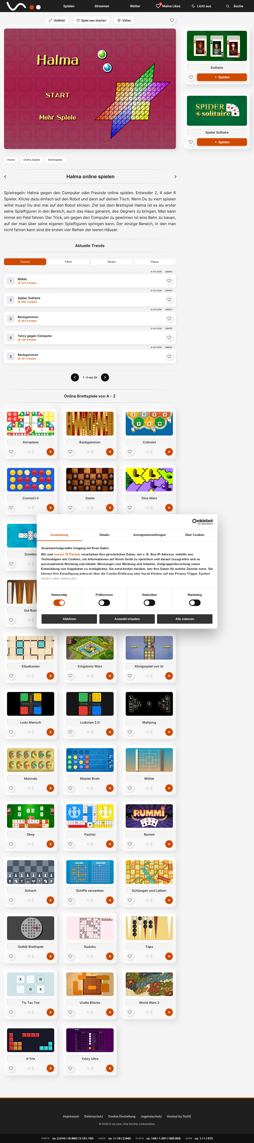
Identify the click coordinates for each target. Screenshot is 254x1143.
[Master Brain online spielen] (89, 760)
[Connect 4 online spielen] (30, 480)
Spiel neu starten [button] (93, 20)
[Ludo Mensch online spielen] (30, 704)
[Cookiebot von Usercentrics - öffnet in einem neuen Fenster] (195, 522)
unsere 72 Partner (67, 554)
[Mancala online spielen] (30, 760)
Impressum (71, 1116)
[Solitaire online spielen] (217, 46)
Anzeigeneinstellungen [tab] (149, 534)
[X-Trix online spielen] (30, 1040)
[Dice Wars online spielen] (149, 480)
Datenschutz (93, 1116)
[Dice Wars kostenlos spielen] (169, 508)
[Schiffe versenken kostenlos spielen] (110, 900)
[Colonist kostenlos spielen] (169, 452)
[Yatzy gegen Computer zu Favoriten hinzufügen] (169, 338)
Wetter (135, 6)
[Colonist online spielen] (149, 424)
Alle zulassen (184, 619)
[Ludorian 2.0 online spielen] (89, 704)
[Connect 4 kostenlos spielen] (50, 508)
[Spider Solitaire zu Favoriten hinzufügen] (169, 300)
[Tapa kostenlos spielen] (169, 956)
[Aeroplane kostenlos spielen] (50, 452)
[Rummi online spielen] (149, 816)
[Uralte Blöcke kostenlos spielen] (110, 1012)
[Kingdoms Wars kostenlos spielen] (110, 676)
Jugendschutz (151, 1116)
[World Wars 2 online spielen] (149, 984)
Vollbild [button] (59, 20)
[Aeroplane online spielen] (30, 424)
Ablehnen (69, 619)
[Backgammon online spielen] (89, 424)
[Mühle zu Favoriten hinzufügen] (169, 281)
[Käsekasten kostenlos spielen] (50, 676)
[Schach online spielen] (30, 872)
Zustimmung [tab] (59, 534)
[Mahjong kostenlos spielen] (169, 732)
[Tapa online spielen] (149, 928)
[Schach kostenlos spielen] (50, 900)
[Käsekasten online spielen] (30, 648)
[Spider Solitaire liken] (191, 142)
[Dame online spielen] (89, 480)
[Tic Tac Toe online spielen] (30, 984)
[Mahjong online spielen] (149, 704)
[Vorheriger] (5, 177)
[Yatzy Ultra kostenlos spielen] (110, 1068)
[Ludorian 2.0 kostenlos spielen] (110, 732)
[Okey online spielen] (30, 816)
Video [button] (126, 20)
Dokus (155, 261)
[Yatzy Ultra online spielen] (89, 1040)
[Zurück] (75, 377)
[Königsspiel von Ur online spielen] (149, 648)
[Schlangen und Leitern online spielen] (149, 872)
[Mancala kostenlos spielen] (50, 788)
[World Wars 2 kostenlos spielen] (169, 1012)
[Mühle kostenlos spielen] (169, 788)
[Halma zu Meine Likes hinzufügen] (172, 20)
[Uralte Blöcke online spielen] (89, 984)
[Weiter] (105, 377)
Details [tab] (104, 534)
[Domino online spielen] (30, 536)
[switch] (104, 603)
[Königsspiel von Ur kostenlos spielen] (169, 676)
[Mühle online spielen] (149, 760)
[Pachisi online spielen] (89, 816)
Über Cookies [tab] (194, 534)
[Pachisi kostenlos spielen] (110, 844)
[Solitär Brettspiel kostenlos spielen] (50, 956)
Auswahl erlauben (127, 619)
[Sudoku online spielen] (89, 928)
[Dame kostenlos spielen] (110, 508)
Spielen (68, 6)
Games (25, 261)
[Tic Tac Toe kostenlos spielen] (50, 1012)
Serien (111, 261)
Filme (68, 261)
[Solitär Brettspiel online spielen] (30, 928)
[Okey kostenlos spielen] (50, 844)
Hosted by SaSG (179, 1116)
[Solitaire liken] (191, 77)
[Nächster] (175, 177)
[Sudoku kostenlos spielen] (110, 956)
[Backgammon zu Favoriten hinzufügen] (169, 319)
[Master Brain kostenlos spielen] (110, 788)
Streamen (102, 6)
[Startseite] (26, 6)
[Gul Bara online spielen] (30, 592)
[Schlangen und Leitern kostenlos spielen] (169, 900)
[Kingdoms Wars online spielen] (89, 648)
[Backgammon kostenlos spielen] (110, 452)
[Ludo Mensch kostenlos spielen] (50, 732)
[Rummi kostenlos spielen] (169, 844)
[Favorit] (11, 452)
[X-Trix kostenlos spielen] (50, 1068)
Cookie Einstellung (122, 1116)
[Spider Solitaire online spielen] (217, 111)
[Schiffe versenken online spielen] (89, 872)
